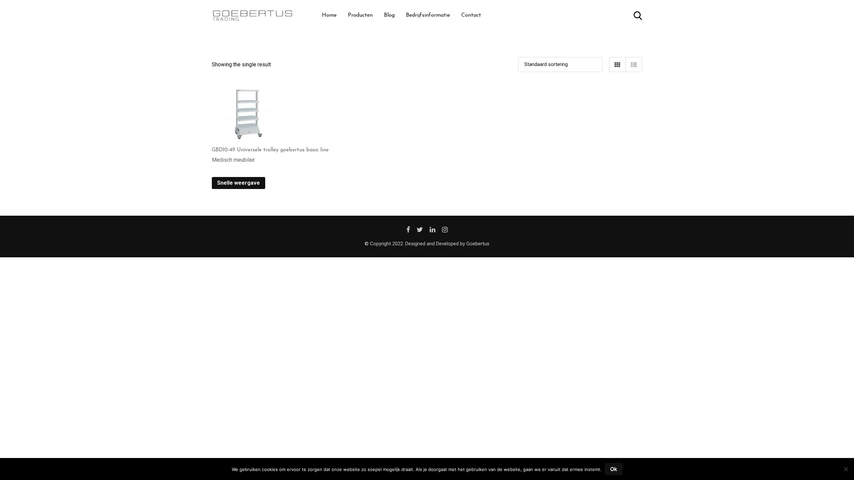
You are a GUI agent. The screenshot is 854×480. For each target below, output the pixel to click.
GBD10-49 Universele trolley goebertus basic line (270, 150)
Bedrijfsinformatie (428, 15)
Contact (471, 15)
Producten (360, 15)
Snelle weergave (238, 183)
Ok (613, 469)
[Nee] (845, 471)
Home (329, 15)
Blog (389, 15)
